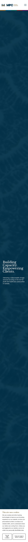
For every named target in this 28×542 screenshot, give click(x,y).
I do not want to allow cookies (19, 536)
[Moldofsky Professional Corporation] (11, 5)
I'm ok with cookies (7, 537)
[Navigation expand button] (25, 5)
